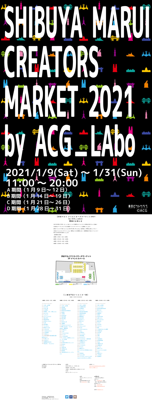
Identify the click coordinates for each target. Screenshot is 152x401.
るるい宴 (46, 308)
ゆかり (45, 337)
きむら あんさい (84, 329)
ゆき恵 (99, 332)
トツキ (63, 334)
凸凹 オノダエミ (47, 321)
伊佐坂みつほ (88, 350)
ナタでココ (82, 350)
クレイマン (82, 310)
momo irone (100, 316)
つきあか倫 (65, 336)
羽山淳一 (46, 343)
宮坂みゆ (100, 330)
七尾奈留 (47, 332)
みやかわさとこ (48, 330)
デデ (81, 322)
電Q (99, 335)
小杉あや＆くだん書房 (103, 329)
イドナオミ (82, 334)
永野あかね (64, 349)
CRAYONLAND (83, 313)
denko (63, 312)
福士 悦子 (46, 318)
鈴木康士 (46, 324)
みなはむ (99, 324)
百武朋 (63, 307)
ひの (98, 351)
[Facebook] (71, 397)
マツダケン (46, 326)
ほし (81, 330)
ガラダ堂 (46, 306)
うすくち (99, 326)
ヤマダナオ (82, 338)
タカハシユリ (83, 326)
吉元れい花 (64, 321)
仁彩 (45, 322)
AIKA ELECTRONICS (66, 310)
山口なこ (47, 340)
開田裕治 (82, 316)
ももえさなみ (65, 333)
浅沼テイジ (82, 314)
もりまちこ (82, 343)
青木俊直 (82, 335)
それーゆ (47, 329)
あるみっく (82, 319)
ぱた (63, 331)
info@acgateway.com (101, 386)
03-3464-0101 (99, 380)
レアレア (46, 314)
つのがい (82, 324)
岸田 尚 (47, 338)
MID (98, 327)
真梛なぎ (100, 345)
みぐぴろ (46, 313)
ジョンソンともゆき (102, 350)
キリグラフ (51, 343)
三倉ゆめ (82, 353)
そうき (70, 326)
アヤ (63, 320)
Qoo (99, 342)
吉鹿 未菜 (89, 338)
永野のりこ (99, 353)
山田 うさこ (100, 318)
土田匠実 (82, 308)
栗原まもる (100, 343)
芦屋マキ (64, 329)
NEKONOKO (46, 319)
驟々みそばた (65, 326)
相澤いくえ (99, 348)
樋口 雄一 (99, 321)
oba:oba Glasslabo (84, 311)
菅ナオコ (82, 321)
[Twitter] (67, 397)
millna (98, 314)
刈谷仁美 (64, 347)
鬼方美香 (64, 317)
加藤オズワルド (83, 340)
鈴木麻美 (52, 335)
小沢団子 (46, 310)
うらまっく (99, 311)
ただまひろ (82, 345)
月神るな (82, 332)
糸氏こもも (53, 311)
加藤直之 (99, 313)
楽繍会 (63, 323)
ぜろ (49, 311)
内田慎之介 (82, 342)
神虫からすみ (47, 327)
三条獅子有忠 (83, 306)
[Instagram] (75, 397)
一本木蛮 (99, 354)
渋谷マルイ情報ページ (93, 367)
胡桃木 (45, 311)
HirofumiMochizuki (101, 308)
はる (81, 327)
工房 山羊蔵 (47, 305)
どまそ (98, 322)
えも (99, 337)
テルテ (81, 346)
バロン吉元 (82, 354)
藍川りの (99, 310)
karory (63, 344)
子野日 (63, 313)
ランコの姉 (64, 339)
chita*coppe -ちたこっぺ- (68, 342)
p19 (99, 334)
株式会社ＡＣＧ (100, 389)
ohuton (61, 328)
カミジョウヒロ (47, 316)
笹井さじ (47, 334)
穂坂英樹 (64, 309)
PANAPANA (100, 340)
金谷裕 (63, 350)
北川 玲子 (82, 318)
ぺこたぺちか (100, 306)
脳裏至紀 (66, 328)
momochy (64, 315)
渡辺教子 (99, 356)
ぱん (63, 345)
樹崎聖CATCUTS (47, 342)
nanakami (100, 338)
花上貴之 (64, 318)
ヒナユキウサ (100, 319)
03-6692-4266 (99, 384)
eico (63, 341)
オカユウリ (82, 337)
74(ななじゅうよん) (66, 325)
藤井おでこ (82, 348)
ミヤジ (99, 346)
